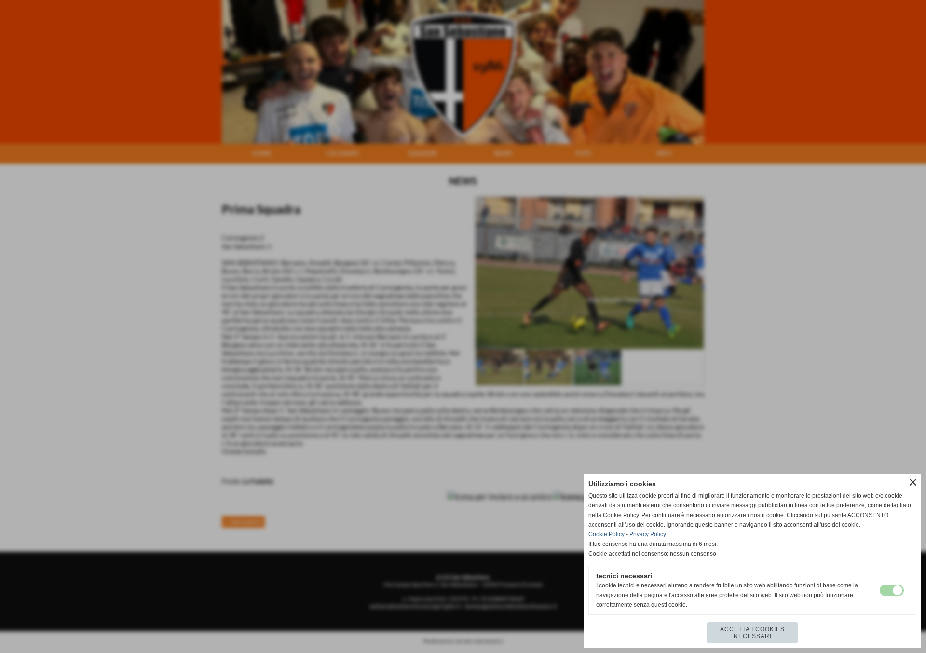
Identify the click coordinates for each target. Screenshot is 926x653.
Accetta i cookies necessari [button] (752, 632)
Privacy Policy (647, 534)
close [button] (913, 482)
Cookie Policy (606, 534)
